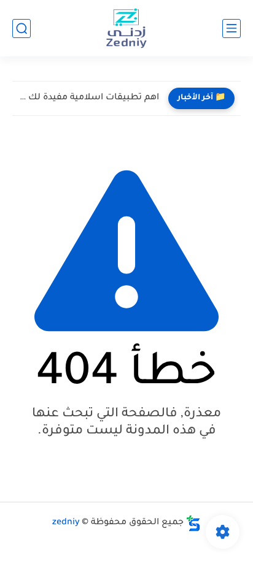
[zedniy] (126, 28)
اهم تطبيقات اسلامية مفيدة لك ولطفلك (88, 98)
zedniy (66, 523)
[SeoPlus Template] (193, 523)
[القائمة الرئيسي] (231, 28)
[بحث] (21, 28)
